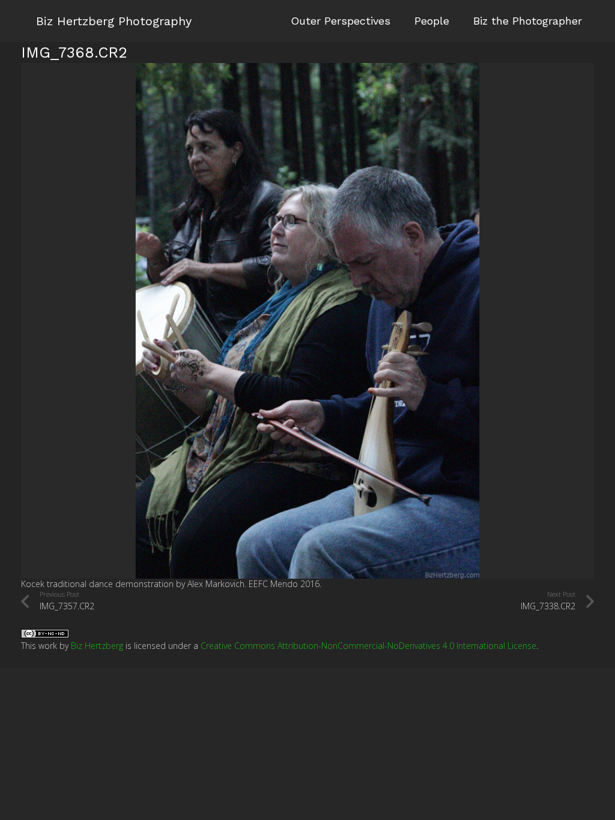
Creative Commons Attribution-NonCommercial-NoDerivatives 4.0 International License (368, 645)
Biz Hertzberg (97, 645)
